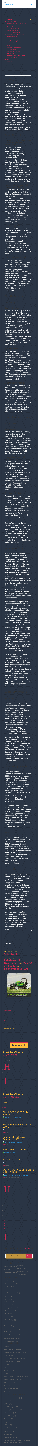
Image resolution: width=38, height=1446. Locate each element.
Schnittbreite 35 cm (16, 968)
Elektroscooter (8, 1302)
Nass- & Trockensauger (11, 1335)
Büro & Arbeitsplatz (9, 1407)
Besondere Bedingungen (15, 51)
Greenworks (11, 953)
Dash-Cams (7, 1286)
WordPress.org (21, 1274)
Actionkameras (8, 1281)
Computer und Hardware (11, 1398)
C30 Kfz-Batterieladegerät (12, 1388)
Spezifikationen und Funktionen (15, 34)
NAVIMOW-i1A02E (12, 1159)
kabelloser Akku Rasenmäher (13, 962)
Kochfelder (7, 1317)
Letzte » (18, 1341)
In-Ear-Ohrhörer (9, 1314)
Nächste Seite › (10, 1341)
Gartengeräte (7, 1020)
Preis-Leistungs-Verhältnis (14, 57)
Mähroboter (7, 1326)
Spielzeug (7, 1404)
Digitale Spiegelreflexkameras (13, 1299)
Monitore (6, 1332)
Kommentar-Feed (22, 1271)
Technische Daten (13, 36)
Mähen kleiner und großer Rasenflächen (15, 48)
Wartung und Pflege (12, 53)
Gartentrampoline (9, 1305)
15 (4, 1230)
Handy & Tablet (8, 1416)
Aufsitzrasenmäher (9, 1284)
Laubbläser (7, 1323)
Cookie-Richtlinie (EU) (10, 1272)
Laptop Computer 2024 (11, 1338)
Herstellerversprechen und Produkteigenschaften (15, 27)
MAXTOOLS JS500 (9, 1382)
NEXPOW (7, 1346)
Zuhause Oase (7, 1010)
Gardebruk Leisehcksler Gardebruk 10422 (14, 1138)
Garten (5, 1015)
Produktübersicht (11, 21)
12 (4, 1223)
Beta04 (6, 1367)
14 (4, 1228)
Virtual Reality (8, 1431)
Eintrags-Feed (21, 1268)
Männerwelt (7, 1419)
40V (23, 963)
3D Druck (6, 1434)
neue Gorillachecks (9, 1428)
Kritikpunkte (10, 61)
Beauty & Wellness (9, 1437)
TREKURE (7, 1373)
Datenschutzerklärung (10, 1266)
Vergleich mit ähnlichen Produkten (16, 55)
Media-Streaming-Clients (11, 1329)
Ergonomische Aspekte (14, 40)
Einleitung (9, 19)
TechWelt (6, 1401)
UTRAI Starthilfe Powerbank (12, 1361)
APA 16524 (7, 1364)
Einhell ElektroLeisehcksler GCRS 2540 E (19, 1125)
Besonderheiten (12, 38)
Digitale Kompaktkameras (11, 1296)
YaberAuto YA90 (9, 1370)
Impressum (7, 1269)
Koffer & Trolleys (9, 1320)
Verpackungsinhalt (13, 30)
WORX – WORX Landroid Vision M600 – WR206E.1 (18, 1171)
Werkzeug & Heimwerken (11, 1410)
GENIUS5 (7, 1385)
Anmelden (20, 1265)
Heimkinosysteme (9, 1311)
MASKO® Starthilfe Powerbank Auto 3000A (17, 1376)
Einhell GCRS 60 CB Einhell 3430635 (16, 1113)
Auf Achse (7, 1425)
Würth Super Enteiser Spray (12, 1349)
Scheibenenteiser (9, 1355)
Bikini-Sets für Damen (10, 1293)
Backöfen (6, 1290)
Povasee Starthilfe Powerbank (13, 1379)
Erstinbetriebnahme (13, 45)
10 (4, 1218)
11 (4, 1220)
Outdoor (6, 1422)
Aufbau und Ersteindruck (15, 32)
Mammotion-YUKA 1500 (14, 1149)
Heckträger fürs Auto (10, 1308)
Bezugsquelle (19, 1045)
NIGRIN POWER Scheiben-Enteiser (15, 1358)
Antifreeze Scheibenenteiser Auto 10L (15, 1352)
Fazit (8, 59)
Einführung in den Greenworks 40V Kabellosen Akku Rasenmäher (17, 24)
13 (4, 1225)
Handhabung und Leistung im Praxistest (15, 43)
